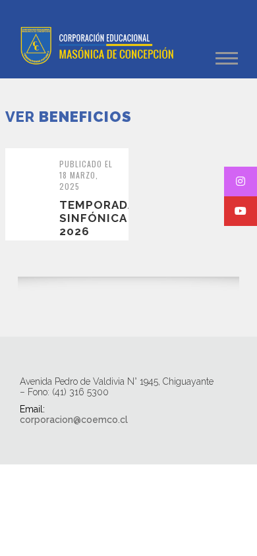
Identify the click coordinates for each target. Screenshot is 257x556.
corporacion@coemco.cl (74, 419)
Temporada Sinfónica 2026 (97, 218)
